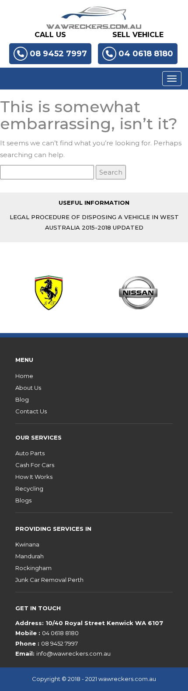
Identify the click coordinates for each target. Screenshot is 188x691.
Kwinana (27, 544)
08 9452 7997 (58, 53)
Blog (22, 399)
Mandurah (29, 556)
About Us (28, 387)
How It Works (33, 476)
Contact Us (31, 411)
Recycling (29, 488)
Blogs (23, 500)
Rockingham (33, 567)
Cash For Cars (34, 464)
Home (24, 375)
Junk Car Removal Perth (49, 579)
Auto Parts (30, 453)
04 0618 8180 (145, 53)
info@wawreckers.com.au (73, 653)
